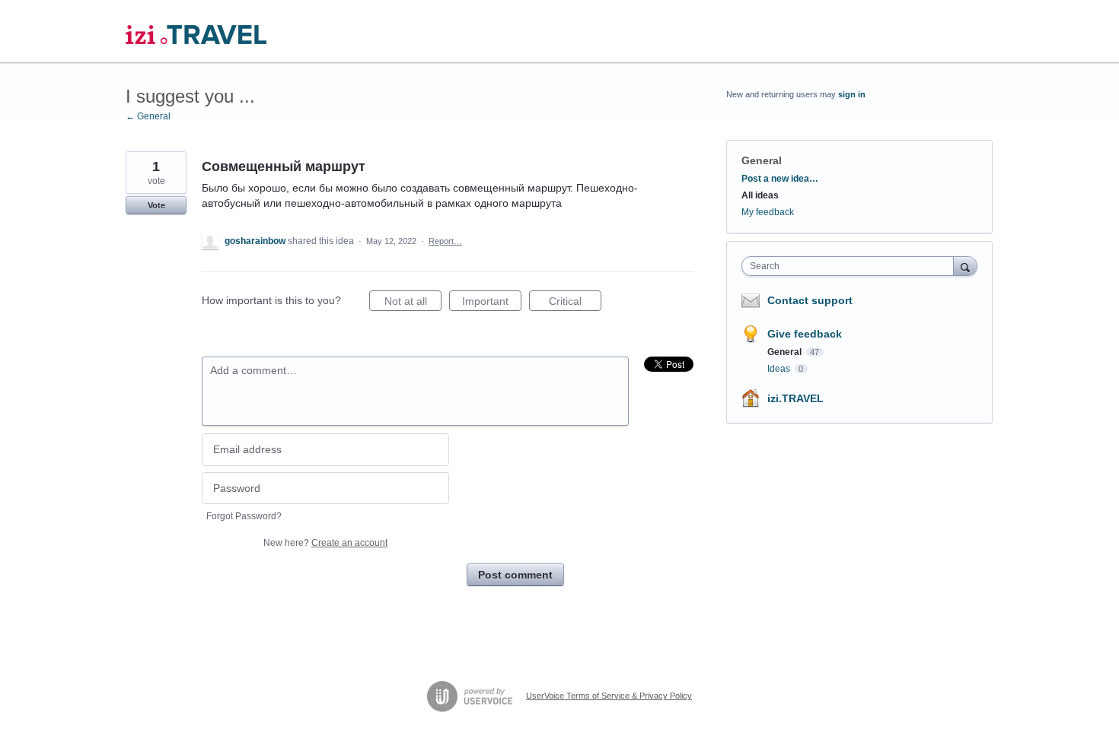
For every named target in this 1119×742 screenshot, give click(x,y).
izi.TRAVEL (795, 398)
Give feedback (804, 334)
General (761, 160)
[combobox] (851, 266)
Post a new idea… (779, 178)
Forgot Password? (244, 516)
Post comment (515, 575)
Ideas (779, 368)
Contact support (810, 300)
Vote (156, 205)
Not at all (413, 303)
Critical (575, 303)
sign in (852, 94)
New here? (325, 542)
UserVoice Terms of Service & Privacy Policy (609, 695)
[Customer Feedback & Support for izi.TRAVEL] (196, 31)
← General (148, 116)
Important (491, 303)
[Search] (965, 265)
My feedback (767, 212)
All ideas (760, 195)
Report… (445, 241)
